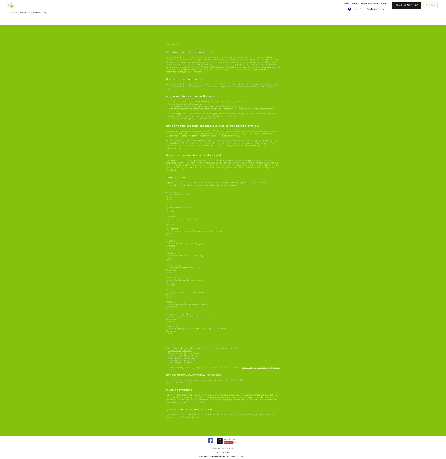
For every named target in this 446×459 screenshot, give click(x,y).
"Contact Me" (189, 417)
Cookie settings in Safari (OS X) (182, 358)
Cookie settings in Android (180, 362)
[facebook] (360, 9)
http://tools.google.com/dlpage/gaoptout (261, 367)
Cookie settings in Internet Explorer (184, 353)
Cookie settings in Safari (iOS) (181, 360)
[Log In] (349, 9)
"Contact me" (178, 382)
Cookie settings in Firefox (180, 350)
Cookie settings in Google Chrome (184, 355)
